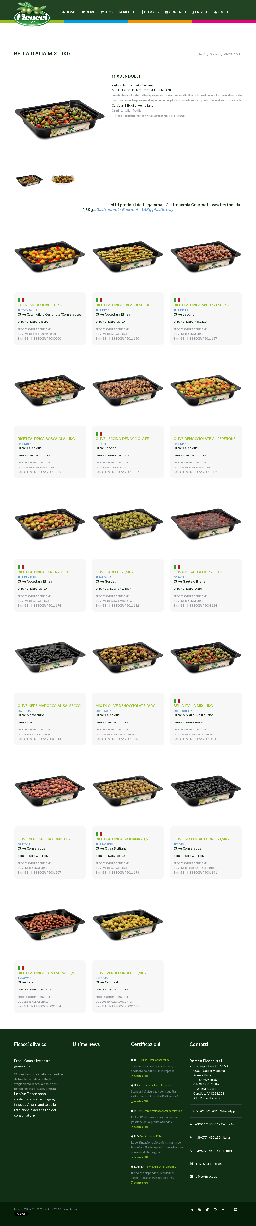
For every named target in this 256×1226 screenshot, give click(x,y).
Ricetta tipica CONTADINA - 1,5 (46, 973)
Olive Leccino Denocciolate (122, 439)
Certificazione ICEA (150, 1136)
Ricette (129, 12)
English (202, 12)
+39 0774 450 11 (207, 1124)
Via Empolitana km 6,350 (210, 1066)
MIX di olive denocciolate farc (125, 706)
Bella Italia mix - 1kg (193, 706)
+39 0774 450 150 (207, 1137)
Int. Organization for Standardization (160, 1110)
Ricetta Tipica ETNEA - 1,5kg (43, 572)
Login (223, 12)
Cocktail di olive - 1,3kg (40, 305)
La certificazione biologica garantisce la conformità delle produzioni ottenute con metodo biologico (157, 1147)
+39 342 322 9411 (205, 1111)
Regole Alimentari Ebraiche (160, 1166)
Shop (108, 12)
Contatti (177, 12)
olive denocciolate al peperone (205, 439)
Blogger (151, 12)
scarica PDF (140, 1075)
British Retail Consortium (154, 1059)
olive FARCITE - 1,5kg (114, 572)
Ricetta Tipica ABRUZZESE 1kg (201, 305)
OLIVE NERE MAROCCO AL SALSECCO (49, 706)
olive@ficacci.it (206, 1176)
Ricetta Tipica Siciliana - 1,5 (122, 839)
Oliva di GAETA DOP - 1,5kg (198, 572)
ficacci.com (69, 1209)
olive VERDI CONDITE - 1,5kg (121, 973)
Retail (202, 54)
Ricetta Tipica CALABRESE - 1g (123, 305)
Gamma (214, 54)
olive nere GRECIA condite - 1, (45, 839)
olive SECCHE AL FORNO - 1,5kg (201, 839)
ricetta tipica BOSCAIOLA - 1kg (46, 439)
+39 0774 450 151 (207, 1150)
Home (70, 12)
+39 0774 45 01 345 (209, 1164)
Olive (90, 12)
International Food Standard (155, 1085)
